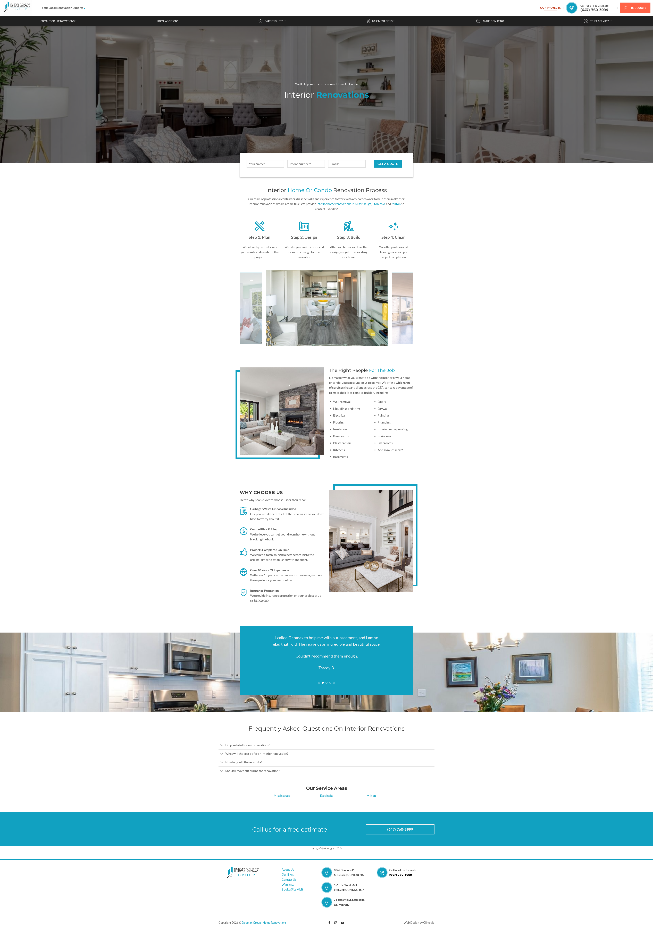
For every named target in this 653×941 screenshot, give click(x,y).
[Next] (405, 308)
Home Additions (167, 21)
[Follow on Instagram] (335, 937)
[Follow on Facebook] (329, 937)
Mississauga (282, 809)
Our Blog (288, 889)
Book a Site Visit (292, 903)
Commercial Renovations (57, 21)
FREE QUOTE (638, 7)
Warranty (288, 899)
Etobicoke (379, 204)
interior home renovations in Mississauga (344, 204)
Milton (396, 204)
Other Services (599, 21)
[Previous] (248, 308)
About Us (288, 883)
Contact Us (289, 893)
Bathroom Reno (493, 21)
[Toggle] (222, 759)
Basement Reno (382, 21)
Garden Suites (274, 21)
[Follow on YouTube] (342, 937)
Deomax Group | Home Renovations (264, 937)
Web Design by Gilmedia (419, 937)
